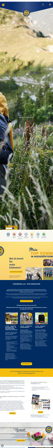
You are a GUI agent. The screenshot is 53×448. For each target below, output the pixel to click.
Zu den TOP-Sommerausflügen (16, 271)
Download (40, 412)
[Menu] (3, 5)
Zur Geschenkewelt (20, 440)
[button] (50, 4)
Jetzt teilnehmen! (26, 363)
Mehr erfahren (12, 413)
